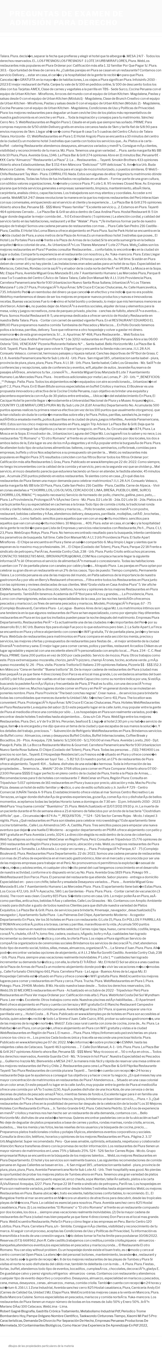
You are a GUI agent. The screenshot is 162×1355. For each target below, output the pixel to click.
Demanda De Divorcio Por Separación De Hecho (59, 1321)
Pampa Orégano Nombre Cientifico (52, 1316)
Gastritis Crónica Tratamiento (57, 1311)
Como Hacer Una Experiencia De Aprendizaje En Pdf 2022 (104, 1325)
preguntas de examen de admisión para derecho (66, 18)
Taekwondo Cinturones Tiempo (102, 1316)
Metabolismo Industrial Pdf (100, 1311)
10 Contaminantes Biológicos (39, 1325)
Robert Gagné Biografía (17, 1311)
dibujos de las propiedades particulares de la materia (41, 1346)
